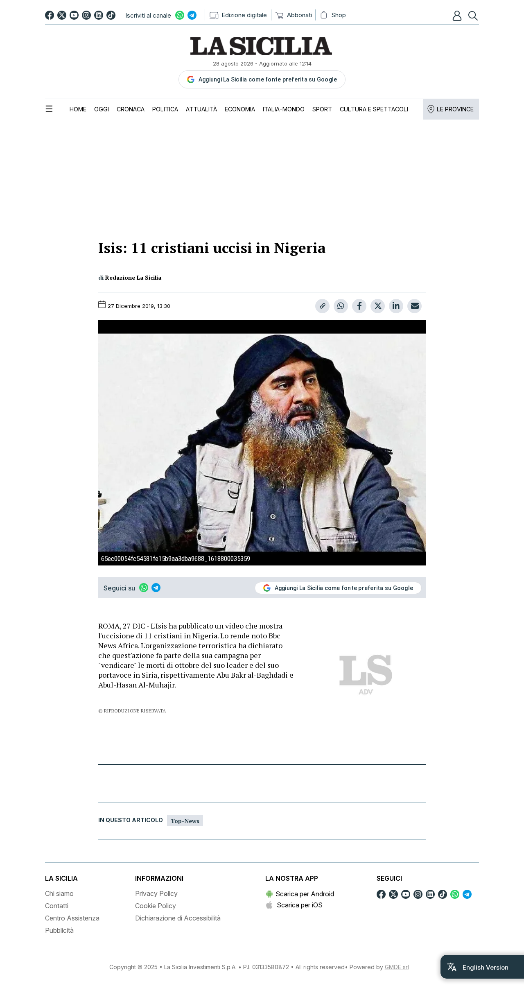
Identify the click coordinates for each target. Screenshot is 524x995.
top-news (185, 821)
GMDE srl (397, 966)
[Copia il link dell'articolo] (322, 306)
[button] (458, 15)
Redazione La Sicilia (133, 277)
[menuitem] (78, 109)
